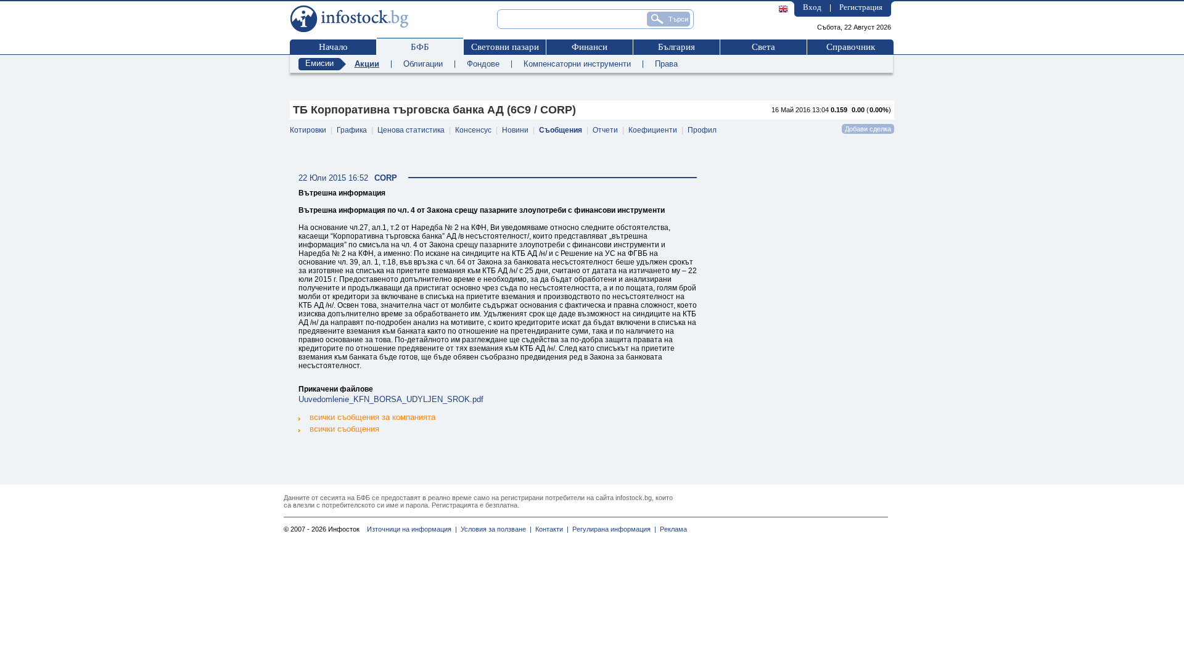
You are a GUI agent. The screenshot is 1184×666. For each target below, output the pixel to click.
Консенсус (473, 130)
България (676, 47)
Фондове (483, 63)
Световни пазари (505, 47)
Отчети (605, 130)
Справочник (850, 47)
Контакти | (550, 529)
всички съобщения (344, 429)
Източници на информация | (412, 529)
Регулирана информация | (612, 529)
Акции (367, 63)
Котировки (308, 130)
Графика (352, 130)
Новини (515, 130)
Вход (812, 7)
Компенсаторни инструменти (577, 63)
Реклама (671, 529)
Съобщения (560, 130)
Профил (702, 130)
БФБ (420, 47)
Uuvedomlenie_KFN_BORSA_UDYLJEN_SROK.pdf (390, 399)
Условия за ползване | (494, 529)
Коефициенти (652, 130)
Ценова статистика (411, 130)
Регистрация (860, 7)
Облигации (423, 63)
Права (666, 63)
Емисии (319, 63)
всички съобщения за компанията (372, 417)
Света (763, 47)
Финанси (589, 47)
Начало (333, 47)
